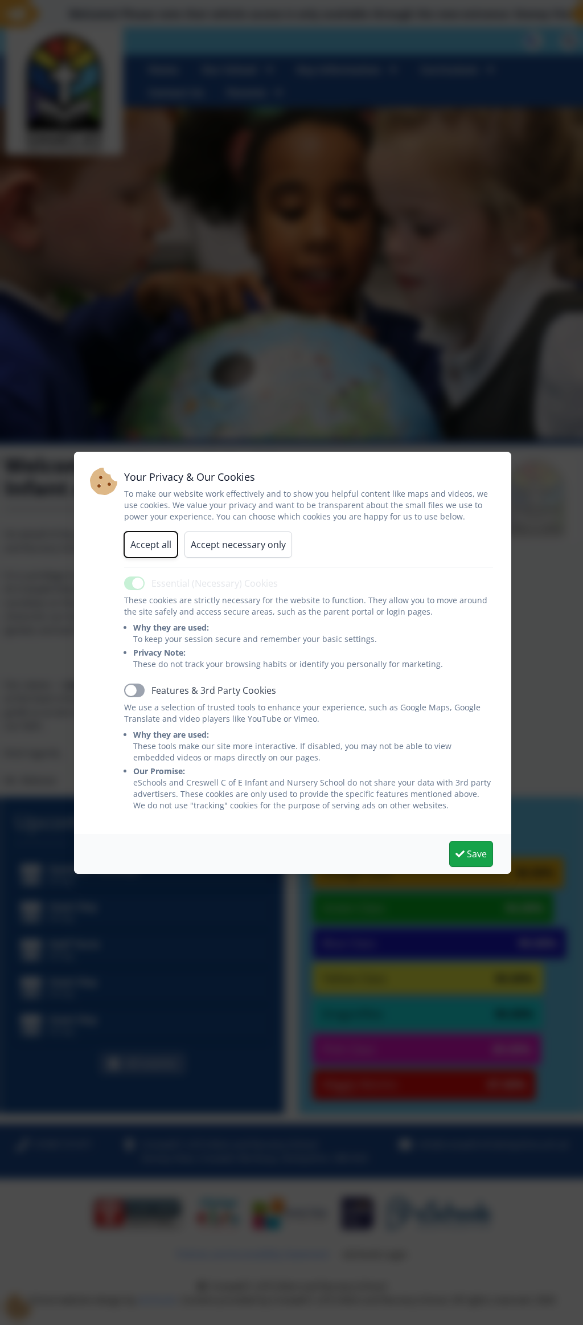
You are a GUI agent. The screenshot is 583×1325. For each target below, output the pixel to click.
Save (476, 854)
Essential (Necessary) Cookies (214, 583)
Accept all (150, 544)
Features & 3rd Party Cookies (213, 690)
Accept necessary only (238, 544)
